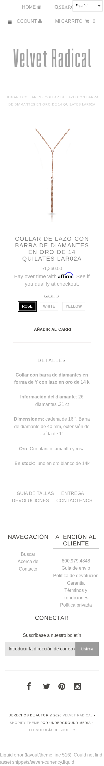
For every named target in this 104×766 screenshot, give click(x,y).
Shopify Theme (24, 722)
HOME (29, 7)
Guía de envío (76, 568)
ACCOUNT (26, 21)
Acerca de (28, 561)
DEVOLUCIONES (30, 500)
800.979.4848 (76, 560)
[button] (88, 6)
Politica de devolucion (76, 575)
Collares (31, 97)
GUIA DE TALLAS (35, 493)
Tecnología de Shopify (52, 730)
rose (27, 306)
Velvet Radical (78, 715)
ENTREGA (72, 493)
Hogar (12, 97)
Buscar (28, 554)
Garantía (76, 583)
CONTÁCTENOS (74, 500)
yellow (74, 306)
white (49, 306)
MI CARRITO (75, 21)
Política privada (76, 605)
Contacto (28, 568)
